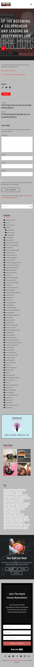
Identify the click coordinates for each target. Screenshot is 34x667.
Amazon (11, 569)
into (28, 503)
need (14, 509)
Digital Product (10, 272)
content (19, 492)
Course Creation (10, 255)
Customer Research (11, 265)
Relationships (10, 362)
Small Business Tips (11, 377)
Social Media (9, 380)
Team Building (10, 390)
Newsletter (9, 322)
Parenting (8, 332)
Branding (8, 237)
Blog (7, 227)
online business (15, 511)
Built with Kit (17, 649)
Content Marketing (11, 250)
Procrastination (10, 352)
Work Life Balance (11, 405)
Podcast (3, 41)
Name (3, 154)
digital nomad (8, 498)
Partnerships (9, 335)
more (25, 506)
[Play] (3, 48)
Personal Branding (11, 340)
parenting (20, 514)
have (23, 503)
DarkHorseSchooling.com (8, 70)
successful (15, 525)
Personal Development (12, 342)
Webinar (8, 400)
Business (8, 240)
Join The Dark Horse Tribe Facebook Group (13, 74)
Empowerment (10, 280)
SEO (7, 372)
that (22, 525)
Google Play (21, 434)
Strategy (21, 522)
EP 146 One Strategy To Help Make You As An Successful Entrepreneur (15, 115)
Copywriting (9, 252)
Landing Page (10, 302)
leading (4, 43)
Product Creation (10, 355)
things (27, 525)
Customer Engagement (12, 262)
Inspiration (9, 295)
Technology (9, 392)
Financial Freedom (11, 287)
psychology (9, 360)
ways (11, 527)
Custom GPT (9, 260)
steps (6, 522)
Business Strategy (11, 245)
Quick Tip (9, 232)
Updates (9, 235)
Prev (4, 103)
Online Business (10, 325)
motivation (8, 509)
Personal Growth (10, 345)
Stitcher (13, 434)
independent (27, 41)
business (11, 490)
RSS (27, 434)
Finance (8, 285)
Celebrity (8, 247)
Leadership (9, 305)
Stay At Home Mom (11, 385)
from (18, 503)
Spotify (17, 573)
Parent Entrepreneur (11, 330)
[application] (17, 48)
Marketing (9, 312)
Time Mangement (11, 395)
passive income (9, 517)
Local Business (10, 307)
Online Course (10, 327)
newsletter (21, 509)
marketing (12, 506)
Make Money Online (11, 310)
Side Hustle (9, 375)
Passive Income (10, 337)
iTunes (7, 434)
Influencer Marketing (12, 292)
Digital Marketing (11, 267)
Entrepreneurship (11, 282)
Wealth (8, 397)
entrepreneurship (9, 503)
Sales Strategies (10, 367)
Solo (7, 382)
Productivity (9, 357)
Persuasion (9, 347)
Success (8, 387)
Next (3, 112)
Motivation (9, 320)
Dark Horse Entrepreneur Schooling (16, 660)
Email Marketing (10, 277)
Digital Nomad (10, 270)
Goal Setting (9, 290)
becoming (20, 41)
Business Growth (10, 242)
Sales (7, 365)
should (12, 519)
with (21, 527)
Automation (9, 225)
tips (6, 527)
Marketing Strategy (11, 315)
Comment (4, 135)
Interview (8, 300)
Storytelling (13, 522)
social (26, 519)
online (6, 511)
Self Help (8, 370)
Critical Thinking (10, 257)
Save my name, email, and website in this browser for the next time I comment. (16, 183)
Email (3, 162)
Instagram (9, 297)
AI (6, 222)
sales (6, 519)
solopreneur (13, 43)
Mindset (8, 317)
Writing (8, 407)
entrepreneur (8, 501)
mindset (19, 506)
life (8, 43)
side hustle (20, 519)
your (26, 527)
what (16, 527)
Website (3, 170)
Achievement (9, 220)
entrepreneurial (18, 501)
